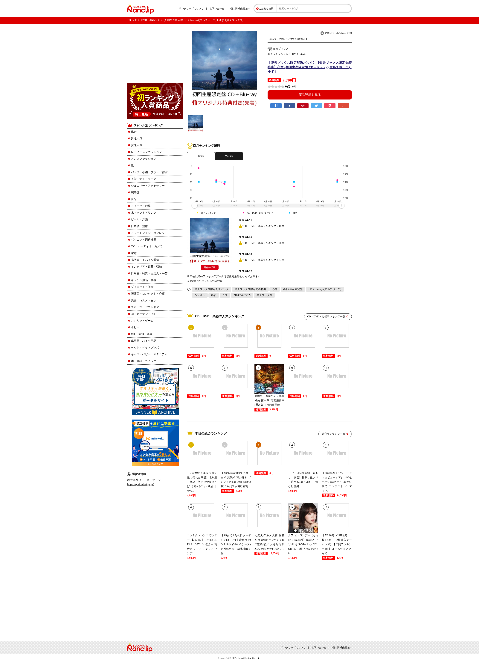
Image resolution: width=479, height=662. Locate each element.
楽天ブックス (264, 295)
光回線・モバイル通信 (145, 259)
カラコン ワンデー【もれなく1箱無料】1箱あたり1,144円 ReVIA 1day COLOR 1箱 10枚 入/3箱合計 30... (303, 544)
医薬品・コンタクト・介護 (148, 293)
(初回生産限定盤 (293, 289)
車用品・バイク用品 (143, 340)
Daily (201, 156)
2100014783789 (242, 295)
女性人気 (136, 145)
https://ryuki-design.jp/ (140, 484)
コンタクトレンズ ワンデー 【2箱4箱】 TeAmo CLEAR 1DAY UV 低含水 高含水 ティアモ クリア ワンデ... (202, 544)
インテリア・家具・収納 (146, 266)
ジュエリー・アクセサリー (148, 185)
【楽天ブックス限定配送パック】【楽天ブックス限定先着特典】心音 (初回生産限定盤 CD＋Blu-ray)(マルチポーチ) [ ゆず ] (310, 67)
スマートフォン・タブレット (149, 232)
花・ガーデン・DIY (143, 313)
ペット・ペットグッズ (145, 347)
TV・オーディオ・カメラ (147, 246)
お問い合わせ (217, 8)
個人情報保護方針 (240, 8)
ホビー (135, 327)
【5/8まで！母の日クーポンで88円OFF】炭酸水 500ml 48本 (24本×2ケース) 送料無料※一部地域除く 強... (236, 544)
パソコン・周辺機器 (143, 239)
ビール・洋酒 (139, 219)
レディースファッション (146, 151)
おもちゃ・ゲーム (142, 320)
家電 (134, 253)
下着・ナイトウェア (143, 178)
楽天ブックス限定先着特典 (250, 289)
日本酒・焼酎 (139, 226)
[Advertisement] (269, 599)
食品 (134, 199)
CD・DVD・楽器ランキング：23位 (263, 260)
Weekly (229, 156)
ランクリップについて (191, 8)
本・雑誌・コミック (143, 361)
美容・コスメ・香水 (143, 300)
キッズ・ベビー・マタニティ (149, 354)
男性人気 (136, 138)
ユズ (225, 295)
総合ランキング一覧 (333, 433)
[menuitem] (267, 205)
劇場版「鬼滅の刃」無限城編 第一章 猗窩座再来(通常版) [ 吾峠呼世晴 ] (269, 400)
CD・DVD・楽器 (145, 20)
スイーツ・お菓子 (142, 205)
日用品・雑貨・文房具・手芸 (149, 273)
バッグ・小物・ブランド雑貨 (149, 172)
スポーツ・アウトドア (145, 307)
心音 (274, 289)
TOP (129, 20)
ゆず (213, 295)
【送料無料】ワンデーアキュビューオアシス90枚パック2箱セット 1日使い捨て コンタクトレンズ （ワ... (337, 482)
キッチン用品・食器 (143, 280)
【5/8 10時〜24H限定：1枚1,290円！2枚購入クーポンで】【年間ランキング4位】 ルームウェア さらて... (337, 544)
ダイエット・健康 (142, 286)
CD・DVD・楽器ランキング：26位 (263, 243)
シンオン (200, 295)
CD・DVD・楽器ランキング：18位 (263, 226)
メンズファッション (143, 158)
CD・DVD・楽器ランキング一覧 (326, 316)
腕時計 (135, 192)
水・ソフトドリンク (143, 212)
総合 (134, 131)
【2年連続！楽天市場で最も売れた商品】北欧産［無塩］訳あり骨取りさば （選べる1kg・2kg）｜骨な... (202, 482)
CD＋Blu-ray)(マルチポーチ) (325, 289)
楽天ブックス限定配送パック (212, 289)
